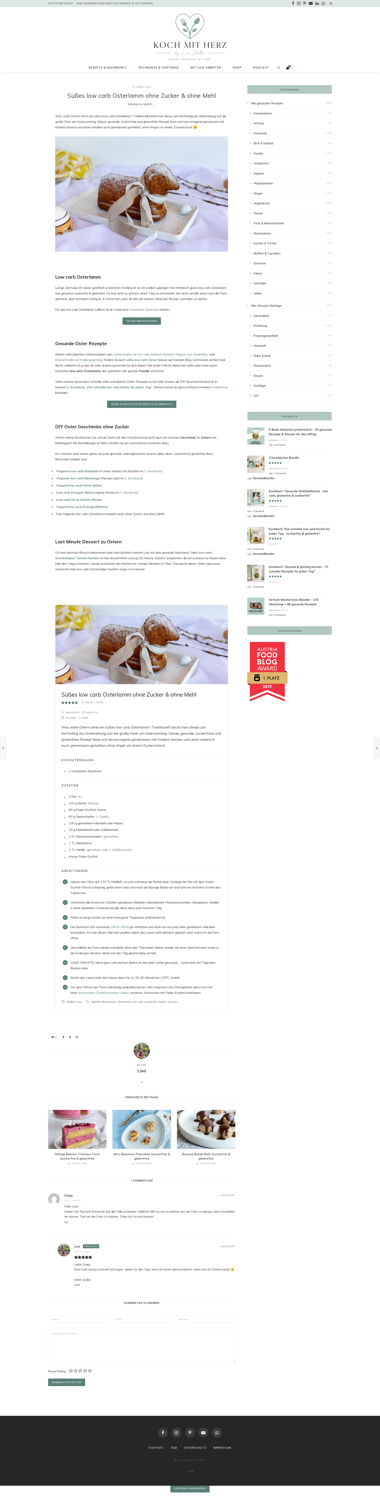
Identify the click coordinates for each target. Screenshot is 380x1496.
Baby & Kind (262, 356)
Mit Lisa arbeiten (206, 67)
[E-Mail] (28, 148)
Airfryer (259, 123)
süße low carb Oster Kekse (146, 360)
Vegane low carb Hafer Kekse (79, 485)
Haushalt (260, 346)
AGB (174, 1447)
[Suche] (331, 3)
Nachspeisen (262, 233)
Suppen (259, 173)
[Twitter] (28, 138)
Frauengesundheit (266, 336)
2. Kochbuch (152, 471)
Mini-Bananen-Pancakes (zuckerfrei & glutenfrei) (115, 3)
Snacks (258, 153)
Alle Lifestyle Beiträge (266, 306)
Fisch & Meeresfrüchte (269, 223)
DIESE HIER (119, 927)
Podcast (261, 67)
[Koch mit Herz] (190, 37)
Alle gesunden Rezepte (267, 103)
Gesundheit (261, 316)
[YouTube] (203, 1433)
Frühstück (260, 133)
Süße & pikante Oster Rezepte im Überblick (141, 404)
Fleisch (258, 213)
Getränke (260, 283)
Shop (237, 67)
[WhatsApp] (217, 1433)
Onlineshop (220, 387)
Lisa (141, 1070)
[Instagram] (176, 1433)
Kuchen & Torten (265, 243)
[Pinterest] (190, 1433)
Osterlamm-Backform (144, 309)
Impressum (222, 1447)
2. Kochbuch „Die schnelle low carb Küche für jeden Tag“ (109, 387)
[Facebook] (28, 128)
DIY (256, 396)
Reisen (258, 376)
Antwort (228, 1195)
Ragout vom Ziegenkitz (191, 354)
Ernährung (260, 326)
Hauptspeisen (263, 183)
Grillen (258, 293)
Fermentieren (263, 113)
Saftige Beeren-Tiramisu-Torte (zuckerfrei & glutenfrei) (77, 1156)
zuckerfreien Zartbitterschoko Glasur (103, 993)
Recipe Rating (57, 1371)
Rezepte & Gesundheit (108, 67)
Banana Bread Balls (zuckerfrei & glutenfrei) (206, 1156)
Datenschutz (195, 1447)
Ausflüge (260, 386)
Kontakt (156, 1447)
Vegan (258, 193)
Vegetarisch (262, 203)
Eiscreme (260, 263)
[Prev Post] (3, 748)
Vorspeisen (261, 163)
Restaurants (262, 366)
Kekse (258, 273)
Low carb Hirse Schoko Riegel (79, 500)
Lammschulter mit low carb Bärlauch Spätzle (143, 354)
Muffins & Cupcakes (267, 253)
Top (191, 1471)
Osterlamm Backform (141, 321)
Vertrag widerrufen (190, 1488)
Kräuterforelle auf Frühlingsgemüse (79, 360)
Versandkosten (264, 478)
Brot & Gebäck (264, 143)
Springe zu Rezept (140, 104)
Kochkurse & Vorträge (159, 67)
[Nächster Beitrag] (377, 748)
